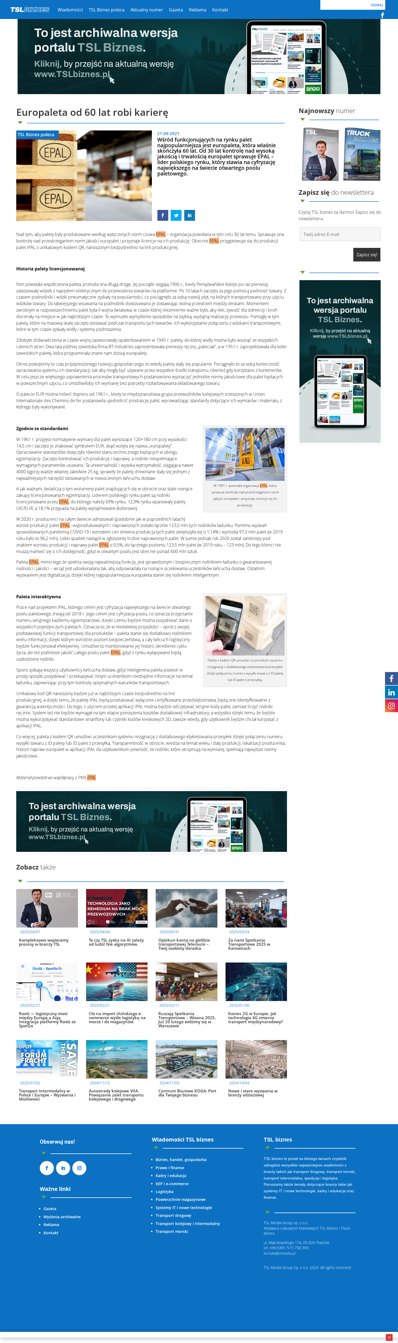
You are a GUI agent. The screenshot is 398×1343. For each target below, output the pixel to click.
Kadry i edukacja (171, 1175)
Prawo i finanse (170, 1167)
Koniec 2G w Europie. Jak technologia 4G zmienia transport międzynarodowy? (255, 1017)
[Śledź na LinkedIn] (63, 1168)
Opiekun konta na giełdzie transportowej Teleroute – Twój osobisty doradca (184, 944)
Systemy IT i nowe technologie (184, 1207)
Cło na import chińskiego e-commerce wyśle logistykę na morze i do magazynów (117, 1017)
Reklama (51, 1224)
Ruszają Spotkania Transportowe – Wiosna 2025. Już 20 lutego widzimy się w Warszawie (187, 1019)
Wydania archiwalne (62, 1216)
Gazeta (50, 1208)
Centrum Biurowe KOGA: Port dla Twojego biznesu (187, 1093)
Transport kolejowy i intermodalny (188, 1223)
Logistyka (165, 1191)
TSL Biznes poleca (36, 135)
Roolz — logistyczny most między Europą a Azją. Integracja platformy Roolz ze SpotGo (47, 1019)
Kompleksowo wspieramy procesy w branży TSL (43, 942)
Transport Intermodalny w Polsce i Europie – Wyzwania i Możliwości (47, 1095)
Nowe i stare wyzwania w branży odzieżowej (253, 1093)
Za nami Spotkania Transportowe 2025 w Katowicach (249, 944)
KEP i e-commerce (172, 1183)
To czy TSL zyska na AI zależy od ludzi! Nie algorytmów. (116, 942)
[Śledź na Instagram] (79, 1168)
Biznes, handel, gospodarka (181, 1159)
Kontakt (51, 1232)
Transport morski (172, 1231)
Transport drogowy (173, 1215)
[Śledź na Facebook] (382, 15)
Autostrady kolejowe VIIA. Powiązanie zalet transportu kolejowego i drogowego (116, 1095)
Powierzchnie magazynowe (180, 1199)
